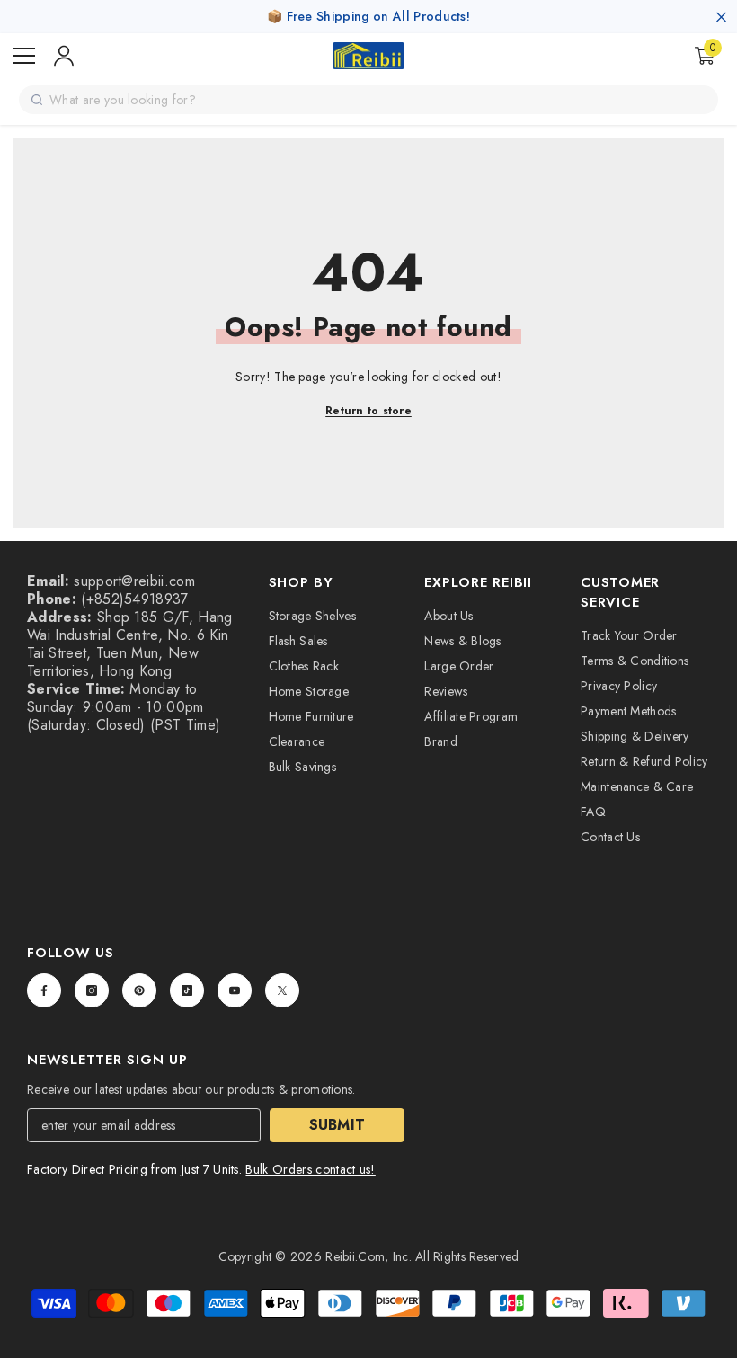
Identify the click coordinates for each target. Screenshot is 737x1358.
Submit (337, 1124)
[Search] (37, 100)
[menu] (24, 56)
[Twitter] (282, 990)
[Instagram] (92, 990)
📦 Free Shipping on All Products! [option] (368, 16)
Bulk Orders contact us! (310, 1169)
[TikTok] (187, 990)
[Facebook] (44, 990)
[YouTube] (235, 990)
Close (721, 16)
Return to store (368, 411)
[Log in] (63, 55)
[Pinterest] (139, 990)
